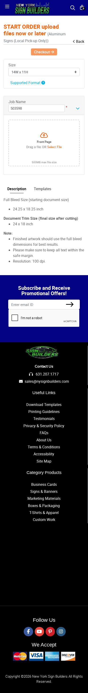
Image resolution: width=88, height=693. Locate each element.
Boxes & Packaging (44, 505)
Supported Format (25, 82)
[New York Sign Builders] (32, 8)
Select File (54, 147)
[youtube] (39, 631)
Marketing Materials (44, 498)
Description (16, 188)
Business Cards (44, 484)
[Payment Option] (44, 656)
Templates (42, 188)
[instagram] (61, 631)
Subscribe (70, 304)
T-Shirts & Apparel (44, 512)
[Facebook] (28, 631)
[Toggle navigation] (9, 7)
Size (11, 65)
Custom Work (44, 519)
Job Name (17, 101)
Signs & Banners (43, 491)
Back (80, 41)
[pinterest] (50, 631)
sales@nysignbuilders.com (47, 381)
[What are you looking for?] (72, 7)
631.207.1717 (47, 374)
